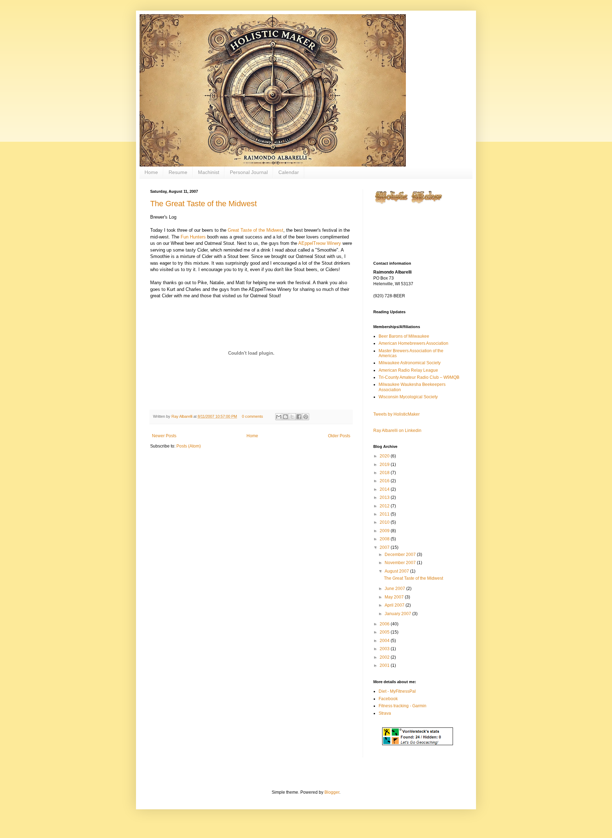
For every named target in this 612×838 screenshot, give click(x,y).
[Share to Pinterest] (305, 416)
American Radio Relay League (408, 370)
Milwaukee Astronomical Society (410, 362)
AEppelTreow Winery (319, 243)
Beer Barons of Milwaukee (404, 336)
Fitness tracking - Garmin (402, 705)
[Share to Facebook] (298, 416)
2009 (385, 530)
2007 (385, 547)
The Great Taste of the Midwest (203, 203)
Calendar (288, 172)
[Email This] (278, 416)
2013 (385, 497)
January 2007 (398, 613)
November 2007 (401, 562)
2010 (385, 522)
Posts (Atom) (188, 446)
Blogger (331, 792)
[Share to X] (292, 416)
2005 (385, 632)
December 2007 (401, 554)
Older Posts (339, 435)
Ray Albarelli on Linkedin (397, 430)
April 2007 (395, 605)
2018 (385, 472)
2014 (385, 489)
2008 (385, 538)
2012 (385, 506)
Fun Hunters (193, 237)
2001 (385, 665)
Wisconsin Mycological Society (408, 396)
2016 (385, 480)
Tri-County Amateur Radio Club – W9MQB (419, 377)
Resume (178, 172)
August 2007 (397, 571)
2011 (385, 514)
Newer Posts (164, 435)
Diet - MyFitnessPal (397, 691)
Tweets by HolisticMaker (396, 414)
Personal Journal (249, 172)
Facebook (388, 698)
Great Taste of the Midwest (255, 230)
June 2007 (395, 588)
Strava (385, 713)
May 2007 (395, 597)
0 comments (252, 416)
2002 (385, 657)
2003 (385, 648)
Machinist (208, 172)
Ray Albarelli (182, 416)
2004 (385, 640)
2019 (385, 464)
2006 (385, 624)
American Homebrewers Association (413, 343)
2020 (385, 456)
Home (151, 172)
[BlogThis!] (285, 416)
